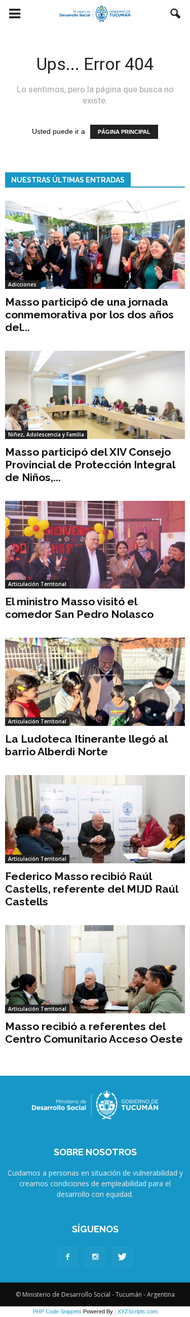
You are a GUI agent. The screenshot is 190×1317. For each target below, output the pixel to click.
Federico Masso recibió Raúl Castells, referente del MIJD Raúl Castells (91, 889)
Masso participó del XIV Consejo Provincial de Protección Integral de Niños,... (90, 465)
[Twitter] (122, 1257)
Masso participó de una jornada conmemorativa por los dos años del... (89, 315)
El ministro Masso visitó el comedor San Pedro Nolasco (79, 607)
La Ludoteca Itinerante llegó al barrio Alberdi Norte (86, 745)
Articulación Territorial (37, 584)
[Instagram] (95, 1257)
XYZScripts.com (138, 1311)
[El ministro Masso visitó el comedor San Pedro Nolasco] (95, 545)
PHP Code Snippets (57, 1311)
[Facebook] (68, 1257)
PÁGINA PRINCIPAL (124, 132)
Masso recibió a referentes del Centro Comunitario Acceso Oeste (94, 1032)
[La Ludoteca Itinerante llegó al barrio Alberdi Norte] (95, 682)
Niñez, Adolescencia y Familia (46, 434)
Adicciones (22, 284)
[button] (176, 13)
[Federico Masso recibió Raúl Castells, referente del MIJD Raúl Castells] (95, 819)
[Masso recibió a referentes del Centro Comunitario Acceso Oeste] (95, 969)
